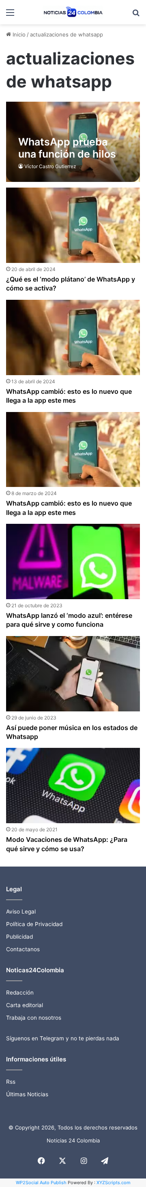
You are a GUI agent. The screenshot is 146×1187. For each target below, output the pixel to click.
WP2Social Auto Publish (41, 1182)
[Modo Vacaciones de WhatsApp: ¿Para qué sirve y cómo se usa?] (73, 785)
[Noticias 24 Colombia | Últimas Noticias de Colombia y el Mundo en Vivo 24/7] (73, 12)
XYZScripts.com (114, 1182)
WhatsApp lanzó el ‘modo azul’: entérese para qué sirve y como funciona (69, 619)
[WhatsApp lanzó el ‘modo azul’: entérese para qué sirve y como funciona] (73, 561)
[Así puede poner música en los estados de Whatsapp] (73, 673)
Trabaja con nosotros (33, 1017)
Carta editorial (24, 1005)
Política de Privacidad (34, 924)
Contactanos (23, 949)
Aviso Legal (21, 911)
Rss (10, 1081)
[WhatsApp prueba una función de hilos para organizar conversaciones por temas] (73, 142)
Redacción (20, 992)
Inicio (18, 34)
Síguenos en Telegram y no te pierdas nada (62, 1038)
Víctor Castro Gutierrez (50, 166)
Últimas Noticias (27, 1094)
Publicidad (19, 936)
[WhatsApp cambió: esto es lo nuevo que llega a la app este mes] (73, 337)
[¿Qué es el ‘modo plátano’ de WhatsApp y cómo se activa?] (73, 225)
